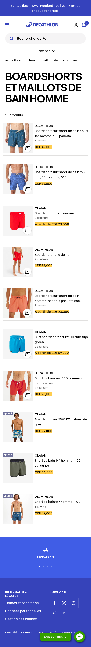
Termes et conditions (22, 603)
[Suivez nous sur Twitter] (64, 603)
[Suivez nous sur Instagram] (73, 603)
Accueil (10, 60)
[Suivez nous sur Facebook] (54, 603)
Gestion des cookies (21, 619)
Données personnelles (23, 611)
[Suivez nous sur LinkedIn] (64, 612)
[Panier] (84, 25)
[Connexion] (75, 24)
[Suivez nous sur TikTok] (54, 612)
